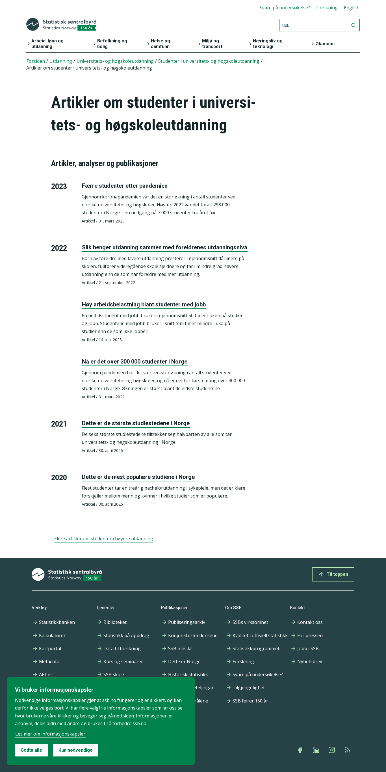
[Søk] (353, 25)
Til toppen (337, 574)
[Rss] (348, 750)
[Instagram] (332, 750)
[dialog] (101, 721)
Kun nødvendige (75, 750)
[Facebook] (300, 750)
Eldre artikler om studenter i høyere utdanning (103, 538)
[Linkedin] (316, 750)
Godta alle (31, 750)
